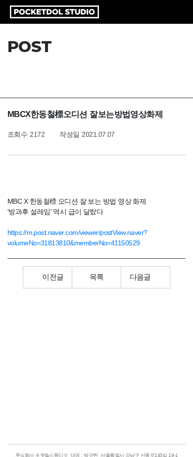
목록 (97, 277)
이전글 (52, 277)
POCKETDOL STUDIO (54, 11)
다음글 (140, 277)
